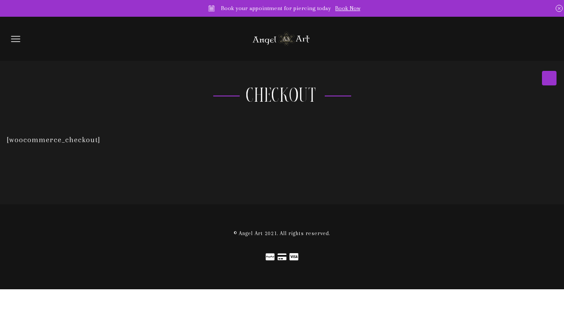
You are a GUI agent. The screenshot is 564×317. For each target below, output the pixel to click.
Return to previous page (550, 79)
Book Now (347, 8)
